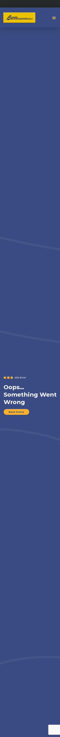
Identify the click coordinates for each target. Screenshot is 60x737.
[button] (54, 17)
